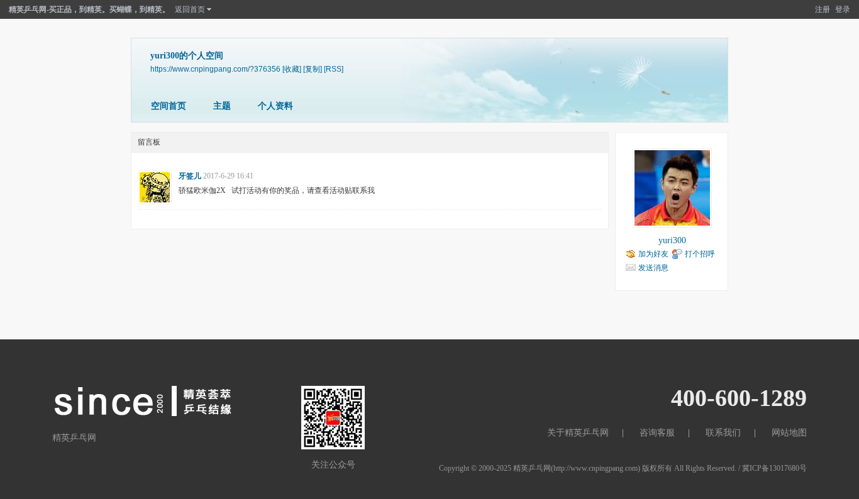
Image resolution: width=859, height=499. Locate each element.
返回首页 (190, 9)
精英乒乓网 (532, 468)
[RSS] (333, 69)
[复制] (312, 69)
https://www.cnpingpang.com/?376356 (215, 69)
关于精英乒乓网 (578, 432)
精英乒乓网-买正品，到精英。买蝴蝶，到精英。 (89, 9)
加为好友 (653, 254)
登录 (842, 9)
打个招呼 (700, 254)
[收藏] (291, 69)
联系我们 (723, 432)
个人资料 (275, 106)
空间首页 (168, 106)
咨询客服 (657, 432)
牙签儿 (190, 176)
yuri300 (672, 240)
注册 (822, 9)
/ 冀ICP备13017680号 (772, 468)
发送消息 (653, 267)
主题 (222, 106)
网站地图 (789, 432)
